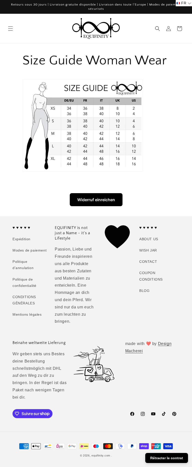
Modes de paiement (29, 250)
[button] (10, 28)
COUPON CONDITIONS (151, 276)
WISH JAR (148, 250)
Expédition (21, 239)
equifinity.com (101, 455)
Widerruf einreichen (96, 199)
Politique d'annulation (23, 265)
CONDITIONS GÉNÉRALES (24, 300)
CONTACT (148, 262)
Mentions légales (27, 314)
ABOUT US (148, 239)
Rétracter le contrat (166, 458)
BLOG (144, 291)
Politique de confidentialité (24, 282)
